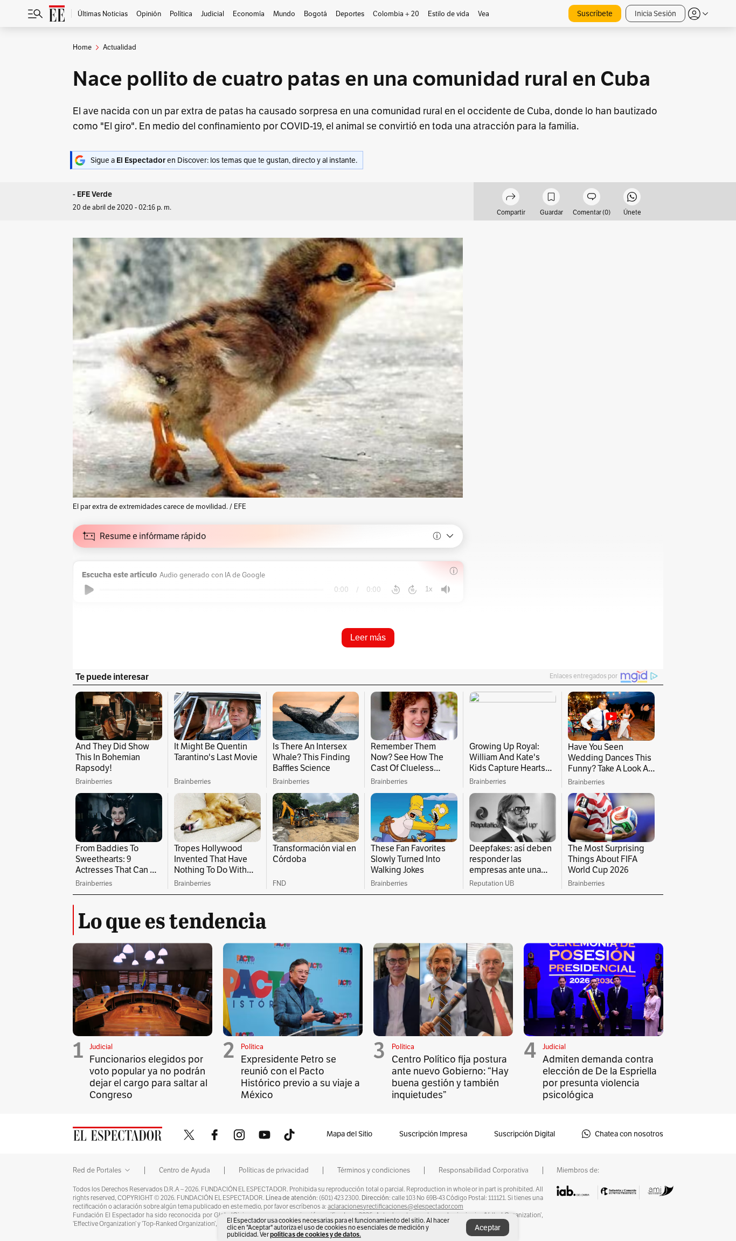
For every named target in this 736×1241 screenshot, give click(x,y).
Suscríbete (595, 13)
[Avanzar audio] (412, 590)
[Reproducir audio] (89, 589)
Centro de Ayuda (184, 1170)
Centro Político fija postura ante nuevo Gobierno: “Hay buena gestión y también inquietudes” (450, 1077)
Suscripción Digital (524, 1134)
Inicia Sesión (655, 13)
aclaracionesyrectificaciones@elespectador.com (395, 1206)
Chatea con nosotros (629, 1134)
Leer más (368, 637)
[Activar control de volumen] (445, 589)
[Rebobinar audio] (396, 590)
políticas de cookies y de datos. (315, 1234)
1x (429, 589)
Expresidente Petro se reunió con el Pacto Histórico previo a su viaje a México (300, 1077)
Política (252, 1046)
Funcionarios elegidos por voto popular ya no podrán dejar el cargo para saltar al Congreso (148, 1077)
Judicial (101, 1046)
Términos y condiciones (373, 1170)
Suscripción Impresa (433, 1134)
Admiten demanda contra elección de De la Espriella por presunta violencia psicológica (600, 1077)
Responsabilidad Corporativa (484, 1170)
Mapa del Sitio (349, 1134)
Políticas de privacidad (274, 1170)
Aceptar (488, 1227)
